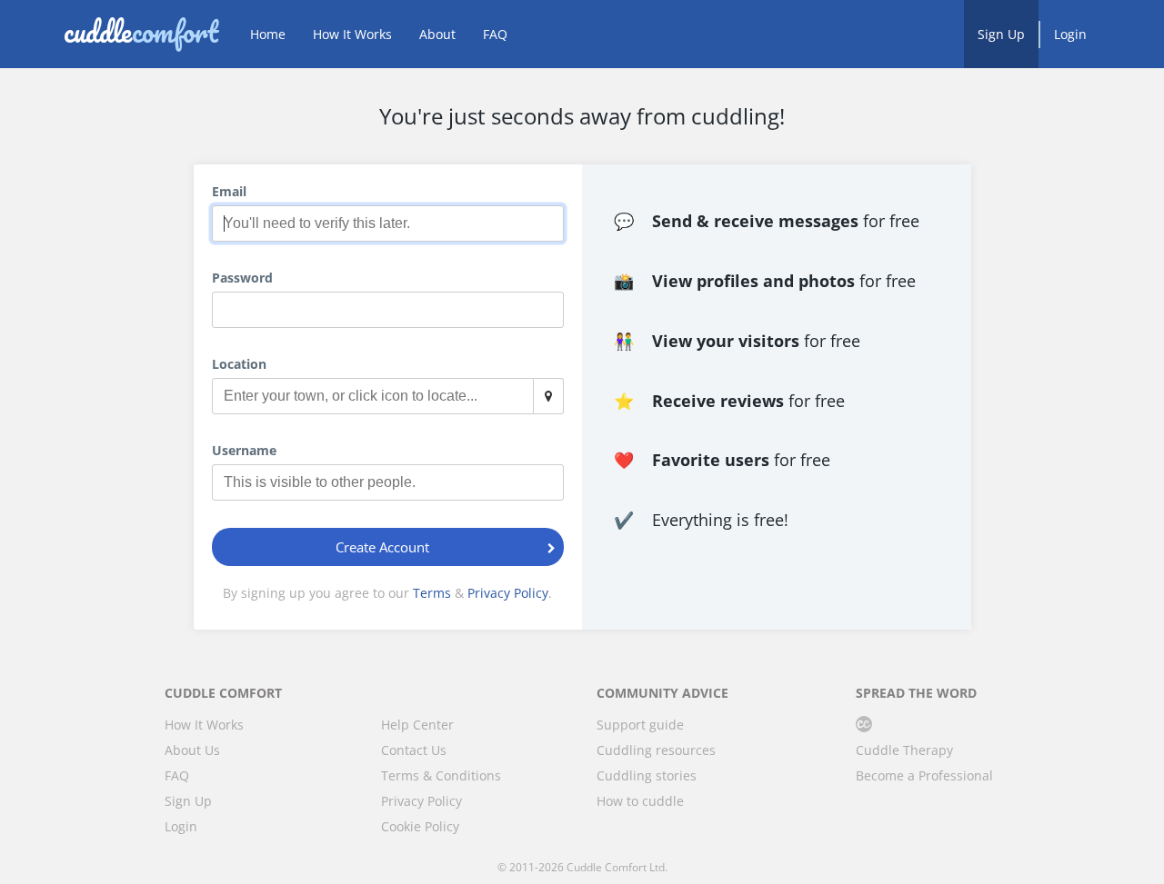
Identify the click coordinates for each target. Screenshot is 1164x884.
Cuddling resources (656, 750)
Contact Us (414, 750)
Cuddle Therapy (904, 750)
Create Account (382, 547)
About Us (192, 750)
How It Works (352, 34)
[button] (552, 310)
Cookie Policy (420, 826)
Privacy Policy (507, 592)
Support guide (640, 724)
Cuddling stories (647, 775)
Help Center (417, 724)
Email (229, 191)
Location (239, 363)
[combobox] (388, 396)
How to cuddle (640, 801)
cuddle (141, 33)
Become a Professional (924, 775)
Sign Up (1001, 34)
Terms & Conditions (441, 775)
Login (1070, 34)
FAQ (495, 34)
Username (244, 450)
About (437, 34)
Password (242, 277)
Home (268, 34)
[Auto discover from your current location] (549, 396)
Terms (432, 592)
